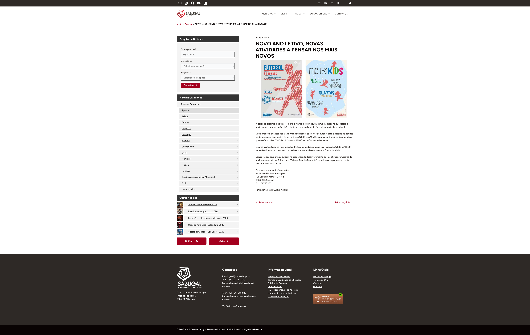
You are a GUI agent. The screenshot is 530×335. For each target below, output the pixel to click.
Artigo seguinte (344, 202)
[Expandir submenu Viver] (288, 13)
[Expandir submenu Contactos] (349, 13)
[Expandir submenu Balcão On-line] (329, 13)
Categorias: (186, 61)
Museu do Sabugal (322, 276)
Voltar (222, 241)
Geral (184, 152)
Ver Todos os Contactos (234, 306)
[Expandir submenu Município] (275, 13)
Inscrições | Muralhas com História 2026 (208, 218)
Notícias (186, 171)
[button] (350, 3)
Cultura (185, 122)
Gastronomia (188, 146)
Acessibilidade (275, 286)
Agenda (185, 110)
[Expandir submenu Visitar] (304, 13)
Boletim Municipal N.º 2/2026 (203, 211)
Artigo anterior (264, 202)
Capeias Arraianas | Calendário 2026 (206, 225)
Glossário (317, 286)
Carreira (317, 283)
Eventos (186, 140)
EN (325, 3)
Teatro (185, 183)
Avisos (185, 116)
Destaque (186, 134)
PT (319, 3)
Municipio (187, 159)
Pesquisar (189, 85)
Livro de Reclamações (278, 296)
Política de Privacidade (279, 276)
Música (185, 165)
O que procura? (188, 49)
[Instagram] (186, 3)
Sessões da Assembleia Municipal (198, 177)
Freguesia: (186, 72)
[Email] (180, 3)
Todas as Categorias (190, 104)
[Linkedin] (205, 3)
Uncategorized (189, 189)
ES (338, 3)
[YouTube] (199, 3)
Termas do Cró (320, 280)
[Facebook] (192, 3)
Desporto (186, 128)
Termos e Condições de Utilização (284, 280)
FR (332, 3)
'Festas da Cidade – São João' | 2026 (206, 231)
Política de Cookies (277, 283)
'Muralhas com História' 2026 (202, 204)
